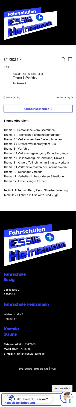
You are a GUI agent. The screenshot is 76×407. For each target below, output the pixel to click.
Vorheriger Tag (13, 97)
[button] (28, 399)
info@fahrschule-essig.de (29, 353)
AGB (53, 368)
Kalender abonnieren (36, 108)
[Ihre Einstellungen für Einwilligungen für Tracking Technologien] (69, 401)
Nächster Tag (63, 97)
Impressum (25, 368)
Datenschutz (41, 368)
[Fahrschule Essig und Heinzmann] (30, 38)
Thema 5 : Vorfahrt (25, 77)
